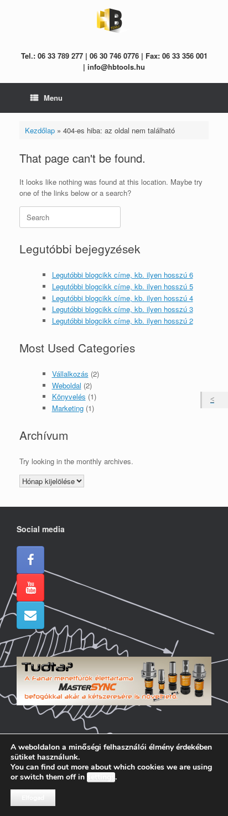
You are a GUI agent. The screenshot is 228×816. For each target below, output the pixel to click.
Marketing (68, 408)
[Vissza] (215, 400)
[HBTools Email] (30, 615)
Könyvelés (69, 396)
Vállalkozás (70, 373)
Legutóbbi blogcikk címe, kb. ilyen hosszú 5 (122, 286)
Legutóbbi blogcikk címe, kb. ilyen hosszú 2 (122, 320)
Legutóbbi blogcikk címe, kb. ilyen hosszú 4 (122, 298)
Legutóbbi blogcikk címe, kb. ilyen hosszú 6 (122, 274)
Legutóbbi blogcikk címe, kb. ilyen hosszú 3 (122, 309)
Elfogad (33, 797)
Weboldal (66, 385)
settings (101, 777)
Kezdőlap (40, 130)
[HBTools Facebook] (30, 560)
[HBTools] (114, 21)
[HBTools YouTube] (30, 587)
